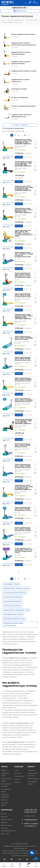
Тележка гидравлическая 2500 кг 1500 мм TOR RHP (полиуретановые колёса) (23, 466)
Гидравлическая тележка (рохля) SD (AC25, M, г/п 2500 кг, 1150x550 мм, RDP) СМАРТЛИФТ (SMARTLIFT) (24, 487)
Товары (4, 766)
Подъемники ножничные (12, 601)
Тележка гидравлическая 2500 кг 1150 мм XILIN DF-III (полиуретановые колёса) (23, 379)
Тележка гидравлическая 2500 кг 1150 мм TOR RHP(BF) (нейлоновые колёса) (24, 338)
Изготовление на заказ (32, 783)
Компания (18, 766)
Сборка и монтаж (7, 819)
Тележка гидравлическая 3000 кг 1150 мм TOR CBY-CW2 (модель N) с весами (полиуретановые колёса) (23, 275)
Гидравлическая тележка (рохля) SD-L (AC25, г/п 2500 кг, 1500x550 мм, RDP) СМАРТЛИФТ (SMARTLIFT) (23, 142)
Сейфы (3, 770)
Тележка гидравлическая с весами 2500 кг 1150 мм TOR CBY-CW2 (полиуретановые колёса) (23, 550)
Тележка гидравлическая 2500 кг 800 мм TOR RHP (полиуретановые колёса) (23, 509)
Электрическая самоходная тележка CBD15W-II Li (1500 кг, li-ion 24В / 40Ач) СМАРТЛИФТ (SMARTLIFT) (23, 421)
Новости (17, 782)
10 (25, 135)
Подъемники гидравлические (14, 619)
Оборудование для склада (13, 614)
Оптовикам (31, 770)
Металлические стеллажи (6, 785)
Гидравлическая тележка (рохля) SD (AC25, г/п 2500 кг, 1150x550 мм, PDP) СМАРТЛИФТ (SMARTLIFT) (24, 210)
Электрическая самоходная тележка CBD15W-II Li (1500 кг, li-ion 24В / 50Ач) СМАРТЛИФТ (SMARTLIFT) (23, 164)
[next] (28, 135)
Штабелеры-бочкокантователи (14, 593)
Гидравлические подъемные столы (16, 610)
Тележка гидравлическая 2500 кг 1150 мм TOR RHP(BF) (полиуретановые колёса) (24, 400)
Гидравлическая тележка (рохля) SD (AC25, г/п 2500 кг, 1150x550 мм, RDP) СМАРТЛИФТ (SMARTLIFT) (24, 316)
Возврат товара (6, 825)
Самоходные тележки (11, 584)
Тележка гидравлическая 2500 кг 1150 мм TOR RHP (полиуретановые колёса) (23, 359)
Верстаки (4, 800)
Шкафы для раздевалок (5, 796)
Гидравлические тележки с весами (16, 588)
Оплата (3, 813)
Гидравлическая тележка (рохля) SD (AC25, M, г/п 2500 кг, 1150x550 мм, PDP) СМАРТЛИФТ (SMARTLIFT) (24, 188)
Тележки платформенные (12, 597)
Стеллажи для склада (6, 790)
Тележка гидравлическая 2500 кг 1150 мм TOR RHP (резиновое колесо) (22, 445)
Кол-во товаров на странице (11, 131)
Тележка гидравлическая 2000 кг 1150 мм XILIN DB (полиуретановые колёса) (23, 295)
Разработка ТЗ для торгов (33, 774)
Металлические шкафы (6, 780)
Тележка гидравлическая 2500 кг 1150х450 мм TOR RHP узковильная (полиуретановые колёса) (24, 254)
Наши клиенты (19, 776)
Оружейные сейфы (5, 774)
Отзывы (17, 779)
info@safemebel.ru (30, 820)
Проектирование (33, 778)
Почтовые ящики (4, 804)
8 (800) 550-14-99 (19, 8)
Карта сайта (5, 833)
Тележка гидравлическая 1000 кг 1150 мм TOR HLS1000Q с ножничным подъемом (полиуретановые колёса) (24, 233)
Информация (6, 810)
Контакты (17, 773)
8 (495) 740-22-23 (30, 812)
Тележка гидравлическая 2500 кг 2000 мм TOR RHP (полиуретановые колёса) (23, 529)
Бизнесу (31, 766)
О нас (16, 770)
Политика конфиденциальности (8, 829)
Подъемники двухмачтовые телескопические (13, 624)
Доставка (4, 816)
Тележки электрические (12, 606)
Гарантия (4, 822)
